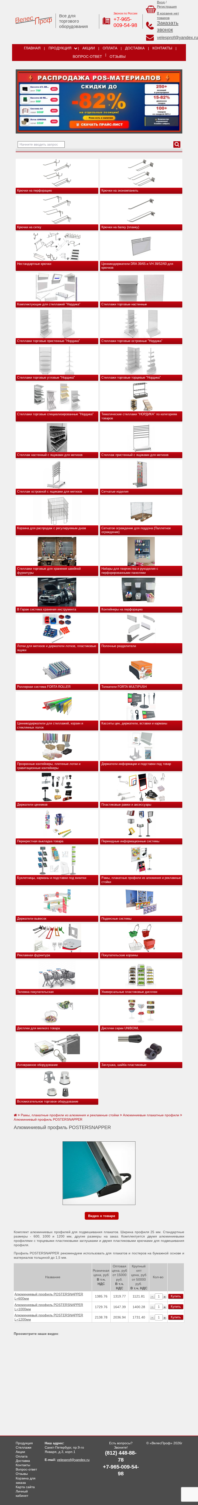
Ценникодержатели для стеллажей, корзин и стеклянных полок (50, 725)
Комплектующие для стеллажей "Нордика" (48, 304)
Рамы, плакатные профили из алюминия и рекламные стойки (141, 880)
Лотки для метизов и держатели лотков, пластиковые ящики (56, 648)
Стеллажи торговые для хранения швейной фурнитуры (49, 571)
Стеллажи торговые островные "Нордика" (132, 341)
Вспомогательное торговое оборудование (47, 1101)
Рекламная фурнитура (33, 955)
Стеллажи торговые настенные (124, 304)
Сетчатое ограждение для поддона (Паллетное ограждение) (136, 530)
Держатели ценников (32, 804)
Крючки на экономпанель (119, 190)
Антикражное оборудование (37, 1065)
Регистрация (167, 6)
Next (21, 100)
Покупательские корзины (119, 955)
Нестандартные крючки (34, 264)
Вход (161, 2)
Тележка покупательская (35, 992)
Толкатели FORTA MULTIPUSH (124, 687)
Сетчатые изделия (114, 491)
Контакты (162, 48)
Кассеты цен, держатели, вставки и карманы (134, 723)
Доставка (135, 48)
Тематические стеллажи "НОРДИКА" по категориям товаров (139, 416)
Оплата (110, 48)
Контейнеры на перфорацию (122, 609)
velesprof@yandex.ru (177, 37)
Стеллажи (23, 1447)
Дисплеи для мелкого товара (38, 1028)
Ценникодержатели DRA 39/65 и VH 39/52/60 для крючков (137, 266)
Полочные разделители (118, 646)
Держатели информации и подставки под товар (136, 764)
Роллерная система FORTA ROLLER (44, 687)
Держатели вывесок (31, 918)
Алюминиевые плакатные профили (151, 1115)
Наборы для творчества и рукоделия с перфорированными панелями (129, 571)
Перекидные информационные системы (130, 841)
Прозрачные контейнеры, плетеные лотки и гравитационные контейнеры (48, 766)
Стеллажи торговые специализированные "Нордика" (55, 414)
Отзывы (118, 57)
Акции (88, 48)
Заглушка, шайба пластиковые (123, 1065)
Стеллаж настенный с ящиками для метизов (50, 455)
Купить (176, 1296)
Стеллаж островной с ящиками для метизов (49, 491)
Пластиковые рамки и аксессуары (126, 804)
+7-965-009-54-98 (125, 22)
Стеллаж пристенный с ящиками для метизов (135, 455)
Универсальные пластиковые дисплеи (129, 992)
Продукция (60, 48)
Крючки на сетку (29, 227)
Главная (32, 48)
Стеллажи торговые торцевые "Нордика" (131, 377)
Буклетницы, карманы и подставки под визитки (51, 878)
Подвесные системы (116, 918)
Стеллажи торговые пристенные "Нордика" (48, 341)
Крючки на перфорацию (34, 190)
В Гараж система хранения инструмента (46, 609)
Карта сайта (25, 1487)
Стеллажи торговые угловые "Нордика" (46, 377)
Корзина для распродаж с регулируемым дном (51, 528)
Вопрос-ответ (87, 57)
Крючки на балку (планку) (120, 227)
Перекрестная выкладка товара (40, 841)
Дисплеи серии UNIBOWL (120, 1028)
